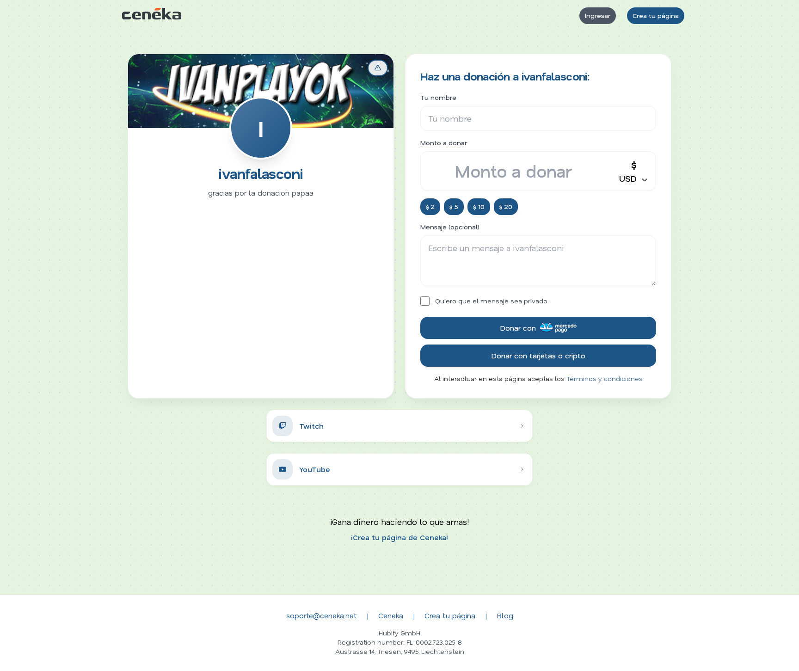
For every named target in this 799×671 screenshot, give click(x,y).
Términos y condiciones (604, 378)
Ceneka (390, 615)
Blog (505, 615)
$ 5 (453, 206)
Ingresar (597, 15)
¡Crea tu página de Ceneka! (399, 537)
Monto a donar (443, 142)
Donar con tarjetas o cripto (538, 355)
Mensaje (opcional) (449, 226)
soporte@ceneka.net (321, 615)
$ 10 (479, 206)
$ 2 (430, 206)
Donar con (518, 327)
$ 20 (505, 206)
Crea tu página (656, 15)
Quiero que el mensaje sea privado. (492, 300)
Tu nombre (438, 97)
